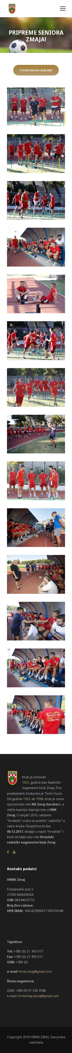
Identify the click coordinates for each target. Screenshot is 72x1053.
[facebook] (8, 852)
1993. (27, 799)
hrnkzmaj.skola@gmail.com (38, 996)
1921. (26, 782)
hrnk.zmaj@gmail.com (35, 971)
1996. (40, 799)
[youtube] (14, 852)
